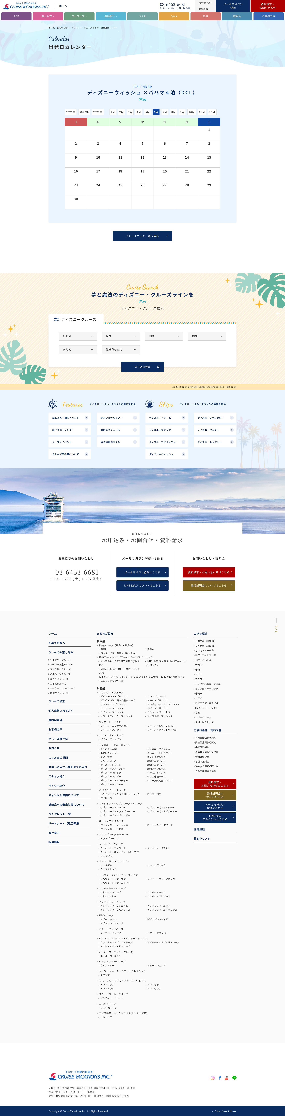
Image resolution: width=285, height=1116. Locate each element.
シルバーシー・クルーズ (112, 888)
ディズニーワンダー (110, 776)
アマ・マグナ (107, 984)
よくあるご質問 (58, 757)
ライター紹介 (56, 786)
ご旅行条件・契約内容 (208, 730)
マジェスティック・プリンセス (116, 716)
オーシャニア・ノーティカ (114, 825)
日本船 (101, 641)
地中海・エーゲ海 (204, 650)
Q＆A (174, 16)
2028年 (97, 112)
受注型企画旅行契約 (205, 742)
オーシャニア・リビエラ (113, 828)
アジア (198, 674)
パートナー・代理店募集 (63, 823)
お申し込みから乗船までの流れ (67, 767)
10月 (192, 112)
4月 (139, 112)
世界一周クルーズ (204, 722)
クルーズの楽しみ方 (60, 652)
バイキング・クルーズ (110, 735)
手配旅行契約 (202, 747)
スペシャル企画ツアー (61, 664)
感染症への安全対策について (66, 804)
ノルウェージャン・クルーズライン (118, 874)
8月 (173, 112)
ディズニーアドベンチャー (114, 780)
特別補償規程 (202, 756)
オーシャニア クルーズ (111, 821)
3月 (130, 112)
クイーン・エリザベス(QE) (114, 725)
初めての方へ (56, 643)
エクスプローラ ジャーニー (113, 834)
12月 (212, 112)
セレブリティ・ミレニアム (114, 905)
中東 (197, 669)
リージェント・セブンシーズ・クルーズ (120, 803)
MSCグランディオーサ (111, 923)
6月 (156, 112)
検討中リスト (202, 839)
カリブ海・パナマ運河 (206, 688)
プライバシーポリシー (225, 1111)
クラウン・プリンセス (158, 712)
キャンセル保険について (63, 795)
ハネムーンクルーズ (60, 674)
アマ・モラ (153, 984)
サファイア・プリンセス (113, 704)
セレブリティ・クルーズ (112, 901)
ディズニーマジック (110, 772)
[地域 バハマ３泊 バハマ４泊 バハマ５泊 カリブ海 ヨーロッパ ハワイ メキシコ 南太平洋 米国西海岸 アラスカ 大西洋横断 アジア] (164, 336)
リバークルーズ (203, 717)
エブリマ (105, 975)
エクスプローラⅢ (109, 838)
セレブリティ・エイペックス (162, 909)
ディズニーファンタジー (113, 768)
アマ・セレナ (154, 988)
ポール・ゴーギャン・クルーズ (115, 952)
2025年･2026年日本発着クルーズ (117, 700)
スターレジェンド (156, 965)
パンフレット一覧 (59, 814)
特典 (205, 16)
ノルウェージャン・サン (113, 878)
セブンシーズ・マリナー (113, 807)
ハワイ (198, 698)
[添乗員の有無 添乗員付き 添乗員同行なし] (121, 349)
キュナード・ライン (109, 721)
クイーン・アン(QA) (110, 729)
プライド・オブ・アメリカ (161, 878)
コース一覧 (78, 16)
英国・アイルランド (205, 655)
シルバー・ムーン (156, 892)
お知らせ (54, 748)
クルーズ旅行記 (58, 739)
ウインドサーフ (108, 965)
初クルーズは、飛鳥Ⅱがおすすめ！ (118, 653)
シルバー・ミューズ (110, 892)
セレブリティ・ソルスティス (115, 909)
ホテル (142, 16)
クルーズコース (108, 760)
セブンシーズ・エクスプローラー (117, 811)
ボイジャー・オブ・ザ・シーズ (163, 942)
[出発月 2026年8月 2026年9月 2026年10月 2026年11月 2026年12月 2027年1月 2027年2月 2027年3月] (78, 336)
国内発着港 (55, 720)
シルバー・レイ (108, 896)
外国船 (101, 688)
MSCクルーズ (106, 915)
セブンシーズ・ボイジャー (161, 807)
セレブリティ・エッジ (158, 905)
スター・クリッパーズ (110, 928)
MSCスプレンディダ (157, 919)
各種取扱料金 (202, 761)
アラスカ (200, 679)
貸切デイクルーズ (59, 693)
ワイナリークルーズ (60, 659)
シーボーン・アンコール (113, 848)
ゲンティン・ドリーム (111, 998)
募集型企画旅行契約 (205, 737)
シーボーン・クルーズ (110, 844)
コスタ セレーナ (108, 1007)
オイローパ (106, 798)
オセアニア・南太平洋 (206, 703)
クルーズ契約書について (160, 780)
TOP (16, 16)
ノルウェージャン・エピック (115, 882)
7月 (165, 112)
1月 (113, 112)
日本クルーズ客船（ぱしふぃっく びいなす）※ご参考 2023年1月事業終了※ (141, 676)
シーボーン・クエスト (158, 848)
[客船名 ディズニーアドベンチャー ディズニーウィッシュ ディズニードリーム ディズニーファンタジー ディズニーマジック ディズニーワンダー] (78, 349)
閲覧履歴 (199, 829)
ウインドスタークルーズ (112, 961)
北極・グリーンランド (206, 707)
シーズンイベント (156, 772)
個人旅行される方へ (60, 711)
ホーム (63, 6)
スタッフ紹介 (56, 776)
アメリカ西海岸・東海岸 (208, 684)
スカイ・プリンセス (157, 700)
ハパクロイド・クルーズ (112, 790)
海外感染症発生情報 (206, 771)
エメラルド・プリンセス (160, 716)
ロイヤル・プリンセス (112, 712)
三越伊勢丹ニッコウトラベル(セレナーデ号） (123, 1013)
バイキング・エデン (110, 739)
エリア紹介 (201, 633)
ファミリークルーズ (60, 669)
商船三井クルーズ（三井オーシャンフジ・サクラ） (126, 657)
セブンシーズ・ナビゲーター (162, 811)
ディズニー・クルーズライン (85, 27)
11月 (202, 112)
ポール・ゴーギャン (110, 956)
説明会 (237, 16)
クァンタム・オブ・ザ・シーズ (116, 942)
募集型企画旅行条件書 (206, 752)
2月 (121, 112)
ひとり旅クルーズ (59, 678)
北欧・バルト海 (203, 660)
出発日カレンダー (109, 752)
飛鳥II (103, 649)
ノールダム (106, 865)
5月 (147, 112)
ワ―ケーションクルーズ (62, 688)
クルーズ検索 (56, 701)
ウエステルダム (108, 869)
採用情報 (54, 842)
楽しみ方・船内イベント (160, 752)
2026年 (70, 112)
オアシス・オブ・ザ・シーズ (115, 946)
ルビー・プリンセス (157, 708)
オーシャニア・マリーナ (160, 825)
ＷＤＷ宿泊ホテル (156, 776)
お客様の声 (268, 16)
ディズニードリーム (110, 764)
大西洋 (198, 664)
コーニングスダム (156, 865)
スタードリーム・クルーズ (113, 994)
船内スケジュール (156, 768)
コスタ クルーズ (107, 1003)
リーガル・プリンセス (112, 708)
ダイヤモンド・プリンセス (114, 696)
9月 (182, 112)
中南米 (198, 693)
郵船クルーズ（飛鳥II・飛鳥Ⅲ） (116, 645)
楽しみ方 (47, 16)
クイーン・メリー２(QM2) (160, 725)
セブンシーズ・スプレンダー (115, 815)
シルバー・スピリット (158, 896)
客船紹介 (110, 16)
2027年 (84, 112)
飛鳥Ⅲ (150, 649)
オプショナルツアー (157, 756)
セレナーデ (106, 1017)
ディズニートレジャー (111, 784)
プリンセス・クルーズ (110, 692)
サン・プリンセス (156, 696)
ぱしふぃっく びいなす (112, 680)
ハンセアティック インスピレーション (120, 794)
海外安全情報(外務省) (206, 766)
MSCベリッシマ (108, 919)
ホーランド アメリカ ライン (113, 861)
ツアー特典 (106, 756)
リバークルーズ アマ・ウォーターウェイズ (122, 980)
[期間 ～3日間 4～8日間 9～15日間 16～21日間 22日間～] (207, 336)
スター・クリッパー (157, 932)
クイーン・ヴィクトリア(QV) (162, 729)
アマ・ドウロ (107, 988)
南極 (197, 712)
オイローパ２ (154, 794)
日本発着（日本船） (205, 641)
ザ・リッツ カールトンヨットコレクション (122, 971)
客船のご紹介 (63, 27)
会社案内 (54, 833)
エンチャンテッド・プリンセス (163, 704)
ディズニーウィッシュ (158, 748)
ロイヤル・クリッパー (112, 932)
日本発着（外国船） (205, 645)
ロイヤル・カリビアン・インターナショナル (123, 938)
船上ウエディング (156, 760)
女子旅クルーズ (58, 683)
